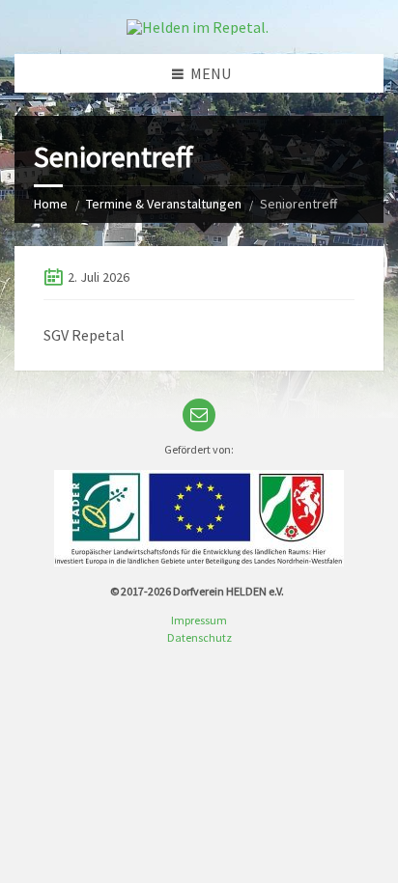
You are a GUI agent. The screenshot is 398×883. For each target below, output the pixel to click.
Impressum (199, 620)
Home (51, 203)
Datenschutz (199, 637)
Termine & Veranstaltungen (164, 203)
